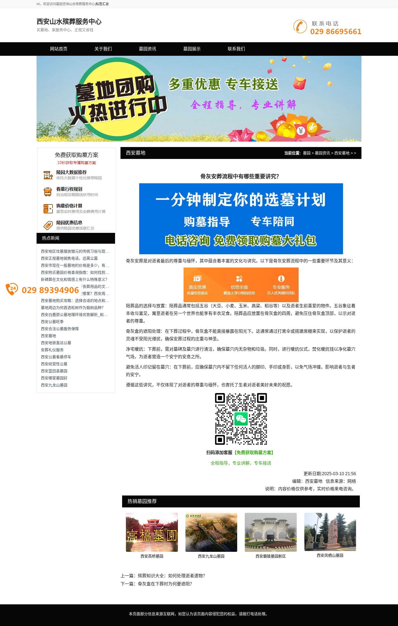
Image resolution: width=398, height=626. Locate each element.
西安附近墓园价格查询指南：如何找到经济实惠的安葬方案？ (92, 272)
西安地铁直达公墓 (56, 343)
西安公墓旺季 (52, 321)
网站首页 (58, 49)
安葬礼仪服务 (52, 350)
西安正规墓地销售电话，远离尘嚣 (69, 258)
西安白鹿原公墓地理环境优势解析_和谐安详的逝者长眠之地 (91, 314)
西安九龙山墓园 (54, 385)
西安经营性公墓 (54, 364)
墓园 (307, 153)
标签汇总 (102, 4)
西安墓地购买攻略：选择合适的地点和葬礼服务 (80, 300)
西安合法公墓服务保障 (60, 329)
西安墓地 (48, 336)
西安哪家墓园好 (54, 378)
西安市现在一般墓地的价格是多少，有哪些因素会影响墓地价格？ (96, 265)
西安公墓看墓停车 (56, 357)
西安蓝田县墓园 (54, 371)
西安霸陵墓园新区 (271, 556)
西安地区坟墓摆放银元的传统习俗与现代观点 (79, 251)
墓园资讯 (322, 153)
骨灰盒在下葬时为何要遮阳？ (166, 584)
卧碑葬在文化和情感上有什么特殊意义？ (75, 279)
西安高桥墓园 (152, 556)
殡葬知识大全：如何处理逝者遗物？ (172, 575)
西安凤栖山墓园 (330, 555)
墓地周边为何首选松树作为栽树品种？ (73, 307)
